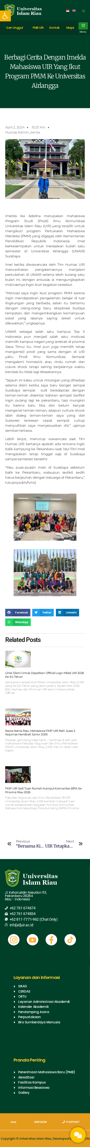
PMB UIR (38, 28)
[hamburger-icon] (83, 26)
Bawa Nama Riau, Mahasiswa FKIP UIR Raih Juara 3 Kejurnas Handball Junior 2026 (40, 732)
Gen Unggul (14, 28)
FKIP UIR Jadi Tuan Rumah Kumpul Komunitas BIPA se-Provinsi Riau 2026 (43, 790)
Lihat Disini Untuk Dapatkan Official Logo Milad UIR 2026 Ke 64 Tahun (44, 675)
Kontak (54, 28)
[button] (5, 15)
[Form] (78, 1135)
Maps (70, 28)
